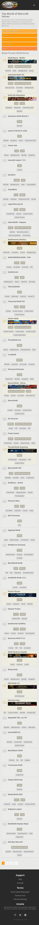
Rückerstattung (20, 899)
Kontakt (20, 883)
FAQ (20, 879)
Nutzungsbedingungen (20, 892)
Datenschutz (20, 895)
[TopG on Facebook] (15, 915)
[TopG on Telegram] (25, 915)
